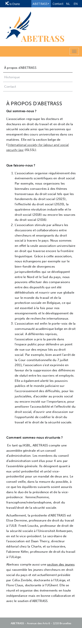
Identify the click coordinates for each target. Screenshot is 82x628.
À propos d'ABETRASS (20, 68)
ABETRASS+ (41, 4)
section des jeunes (61, 564)
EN (76, 4)
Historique (12, 77)
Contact (58, 4)
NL (68, 4)
